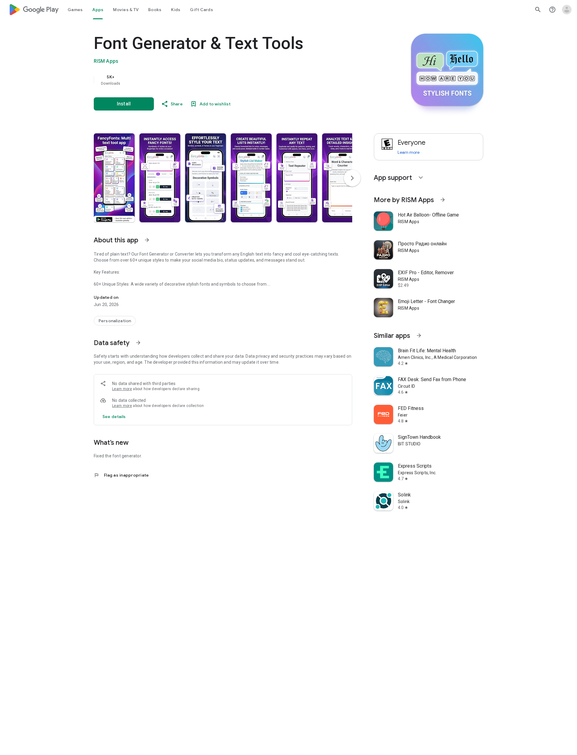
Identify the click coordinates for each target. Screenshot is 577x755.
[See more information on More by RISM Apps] (442, 200)
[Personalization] (115, 320)
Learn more (122, 389)
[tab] (75, 9)
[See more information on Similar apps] (419, 335)
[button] (114, 177)
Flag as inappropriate (121, 475)
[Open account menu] (567, 9)
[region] (214, 79)
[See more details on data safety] (114, 416)
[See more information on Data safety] (138, 342)
